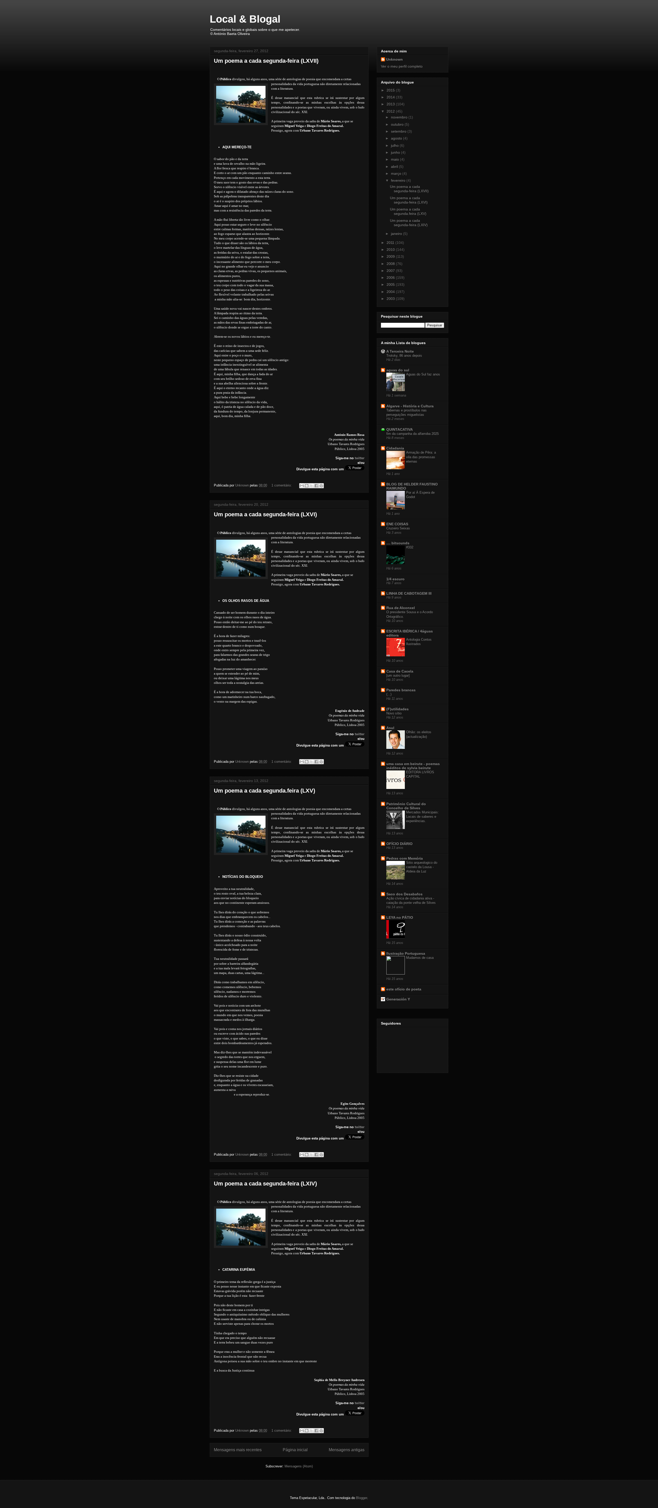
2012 (391, 111)
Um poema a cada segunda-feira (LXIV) (265, 1183)
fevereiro (398, 180)
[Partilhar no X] (311, 485)
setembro (399, 131)
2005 (391, 284)
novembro (399, 117)
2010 (391, 249)
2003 (391, 299)
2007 (391, 271)
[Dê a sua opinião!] (306, 485)
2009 (391, 256)
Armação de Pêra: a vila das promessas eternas (421, 456)
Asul (390, 728)
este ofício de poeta (403, 989)
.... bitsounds (397, 543)
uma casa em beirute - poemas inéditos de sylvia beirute (413, 766)
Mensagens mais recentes (238, 1450)
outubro (398, 124)
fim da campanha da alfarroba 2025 (412, 434)
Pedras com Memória (404, 858)
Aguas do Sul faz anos (423, 374)
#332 (409, 547)
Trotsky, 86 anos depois (404, 355)
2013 (391, 104)
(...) (388, 694)
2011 (391, 243)
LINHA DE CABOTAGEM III (409, 593)
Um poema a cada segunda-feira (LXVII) (266, 61)
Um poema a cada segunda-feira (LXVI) (265, 514)
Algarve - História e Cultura (410, 406)
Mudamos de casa (420, 958)
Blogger (361, 1498)
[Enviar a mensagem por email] (301, 485)
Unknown (394, 59)
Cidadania (395, 448)
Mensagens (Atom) (299, 1466)
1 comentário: (282, 485)
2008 (391, 264)
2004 (391, 292)
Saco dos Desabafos (404, 894)
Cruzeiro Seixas (398, 528)
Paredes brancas (401, 690)
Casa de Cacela (399, 671)
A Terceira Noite (400, 351)
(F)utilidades (397, 709)
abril (395, 166)
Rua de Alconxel (400, 608)
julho (395, 145)
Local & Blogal (245, 19)
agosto (397, 138)
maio (395, 159)
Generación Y (398, 999)
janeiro (397, 234)
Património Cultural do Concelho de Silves (406, 806)
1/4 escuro (395, 579)
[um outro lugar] (398, 675)
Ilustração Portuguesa (405, 953)
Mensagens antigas (346, 1450)
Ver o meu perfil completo (402, 66)
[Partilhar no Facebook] (316, 485)
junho (396, 152)
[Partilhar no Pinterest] (321, 485)
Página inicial (295, 1450)
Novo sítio (393, 713)
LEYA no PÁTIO (399, 917)
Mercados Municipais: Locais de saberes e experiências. (422, 816)
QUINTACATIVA (399, 429)
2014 (391, 97)
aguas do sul (397, 370)
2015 (391, 90)
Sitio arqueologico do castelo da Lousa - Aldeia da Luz (421, 867)
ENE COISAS (397, 524)
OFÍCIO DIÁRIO (399, 844)
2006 (391, 277)
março (396, 173)
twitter (359, 458)
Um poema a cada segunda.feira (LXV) (264, 790)
